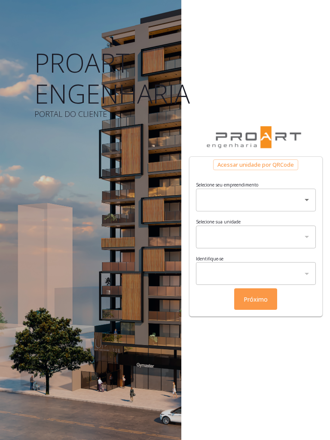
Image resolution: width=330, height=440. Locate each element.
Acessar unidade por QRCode (255, 164)
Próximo (256, 299)
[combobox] (249, 200)
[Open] (307, 200)
